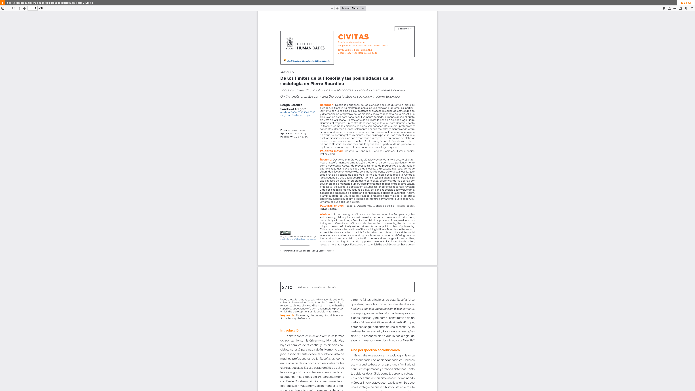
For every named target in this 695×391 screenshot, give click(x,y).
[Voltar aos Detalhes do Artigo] (2, 2)
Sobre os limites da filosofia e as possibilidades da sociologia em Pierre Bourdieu (50, 2)
